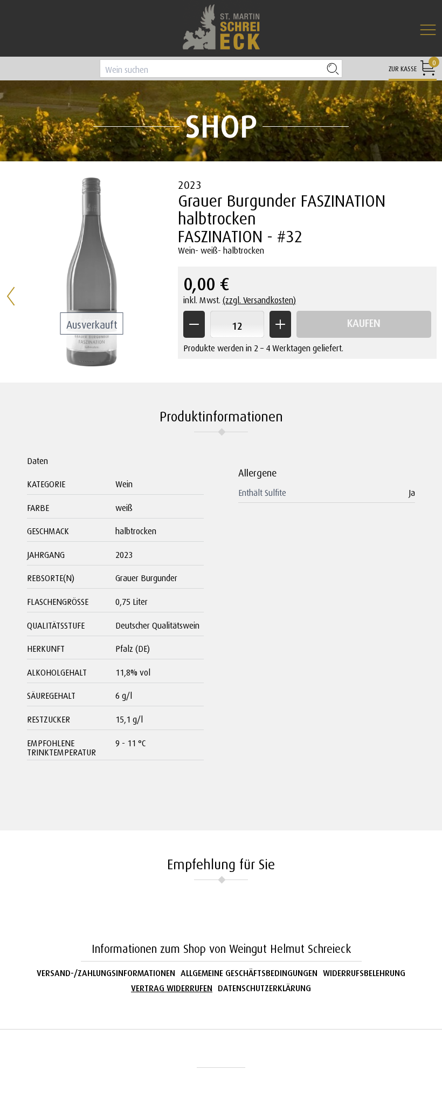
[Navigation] (428, 30)
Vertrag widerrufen (171, 986)
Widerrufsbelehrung (364, 971)
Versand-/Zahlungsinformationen (106, 971)
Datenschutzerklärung (264, 986)
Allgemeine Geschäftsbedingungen (249, 971)
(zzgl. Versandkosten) (259, 298)
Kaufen (364, 321)
